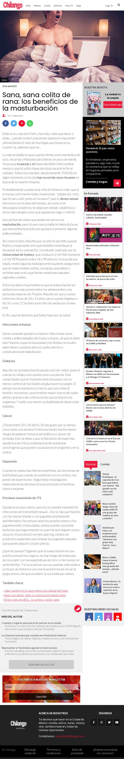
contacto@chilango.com (69, 736)
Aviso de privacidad (77, 751)
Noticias (37, 6)
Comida (47, 6)
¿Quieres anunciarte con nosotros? (105, 751)
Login (108, 6)
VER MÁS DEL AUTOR (41, 664)
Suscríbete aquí (113, 104)
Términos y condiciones (53, 751)
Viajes (78, 6)
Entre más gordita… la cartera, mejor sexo (31, 600)
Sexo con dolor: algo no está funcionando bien (35, 595)
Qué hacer (58, 6)
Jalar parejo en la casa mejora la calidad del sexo (36, 590)
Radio (28, 6)
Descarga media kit (30, 751)
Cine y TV (69, 6)
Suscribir (41, 696)
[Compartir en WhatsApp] (30, 123)
